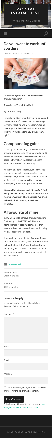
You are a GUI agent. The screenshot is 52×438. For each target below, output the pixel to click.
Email (7, 360)
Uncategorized (15, 264)
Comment (9, 314)
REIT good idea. (11, 285)
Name (7, 346)
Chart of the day (11, 274)
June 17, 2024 (10, 53)
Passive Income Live (26, 11)
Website (8, 373)
